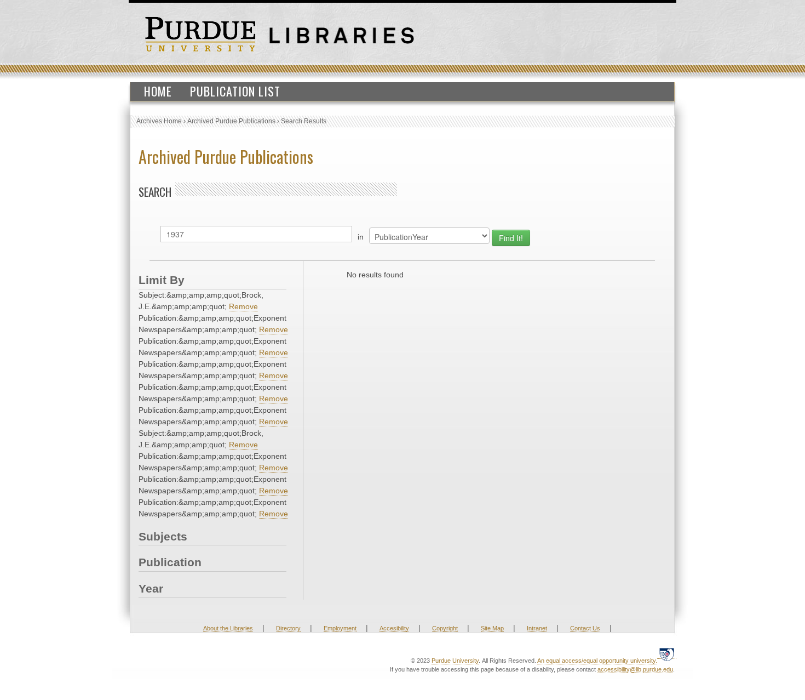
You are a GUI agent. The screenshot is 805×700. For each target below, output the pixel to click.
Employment (340, 628)
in (361, 236)
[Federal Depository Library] (666, 654)
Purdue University (455, 660)
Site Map (492, 628)
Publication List (235, 91)
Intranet (537, 628)
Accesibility (394, 628)
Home (158, 91)
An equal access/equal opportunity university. (597, 660)
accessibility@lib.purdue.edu (635, 669)
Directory (288, 628)
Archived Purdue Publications (231, 121)
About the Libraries (228, 628)
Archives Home (159, 121)
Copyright (445, 628)
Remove (243, 306)
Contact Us (585, 628)
